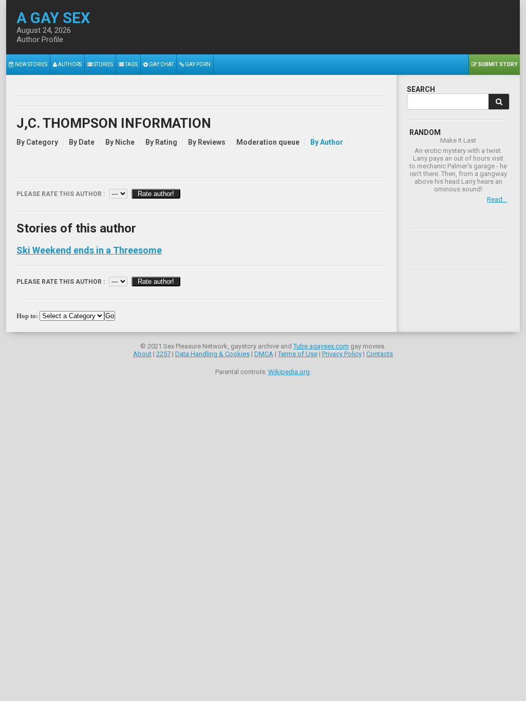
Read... (497, 199)
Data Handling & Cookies (212, 354)
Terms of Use (297, 354)
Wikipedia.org (289, 372)
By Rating (161, 142)
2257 (163, 354)
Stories (102, 64)
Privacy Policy (342, 354)
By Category (37, 142)
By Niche (120, 142)
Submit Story (497, 64)
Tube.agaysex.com (321, 346)
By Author (326, 142)
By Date (82, 142)
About (142, 354)
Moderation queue (267, 142)
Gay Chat (161, 64)
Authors (69, 64)
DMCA (263, 354)
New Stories (30, 64)
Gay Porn (197, 64)
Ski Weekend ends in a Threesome (89, 250)
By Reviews (207, 142)
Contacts (379, 354)
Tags (131, 64)
